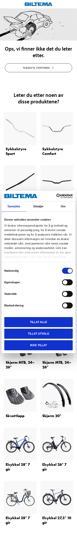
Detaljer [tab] (38, 206)
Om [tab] (63, 206)
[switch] (67, 282)
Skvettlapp (15, 415)
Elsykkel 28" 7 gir (18, 467)
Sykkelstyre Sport (16, 151)
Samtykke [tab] (13, 206)
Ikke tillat (38, 345)
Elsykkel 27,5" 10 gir (56, 520)
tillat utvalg (38, 333)
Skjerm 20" (51, 415)
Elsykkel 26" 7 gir (54, 467)
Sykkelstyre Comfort (52, 151)
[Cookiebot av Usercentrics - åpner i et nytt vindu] (56, 196)
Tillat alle (38, 322)
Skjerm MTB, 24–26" (20, 365)
